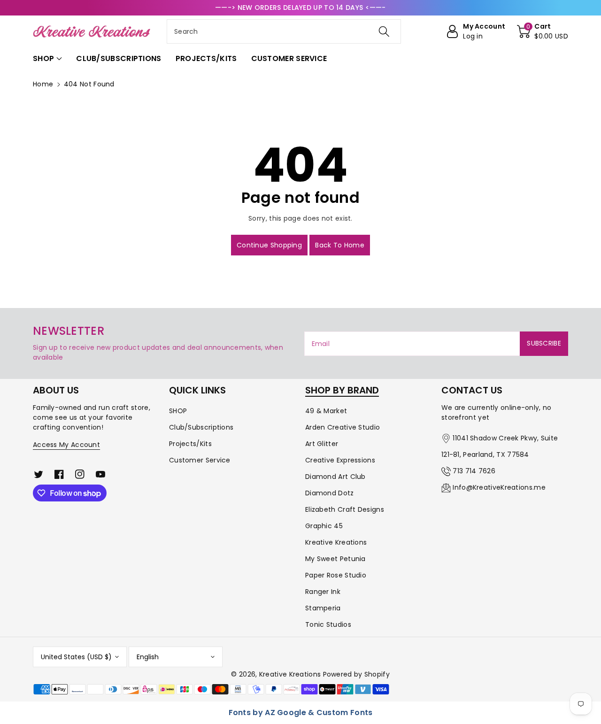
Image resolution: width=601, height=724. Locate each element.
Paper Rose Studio (335, 575)
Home (43, 84)
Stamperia (323, 608)
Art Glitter (321, 443)
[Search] (383, 31)
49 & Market (326, 411)
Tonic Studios (328, 624)
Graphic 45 (324, 526)
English (148, 657)
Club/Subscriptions (201, 427)
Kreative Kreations (336, 542)
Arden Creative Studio (342, 427)
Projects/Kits (190, 443)
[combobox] (284, 31)
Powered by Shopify (356, 674)
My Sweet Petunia (335, 558)
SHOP (178, 411)
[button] (542, 31)
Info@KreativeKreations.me (499, 487)
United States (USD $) (76, 657)
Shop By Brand (342, 390)
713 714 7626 (474, 471)
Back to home (339, 245)
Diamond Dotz (329, 493)
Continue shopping (269, 245)
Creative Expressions (340, 460)
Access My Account (66, 444)
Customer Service (200, 460)
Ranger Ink (322, 591)
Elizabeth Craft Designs (344, 509)
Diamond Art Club (335, 476)
